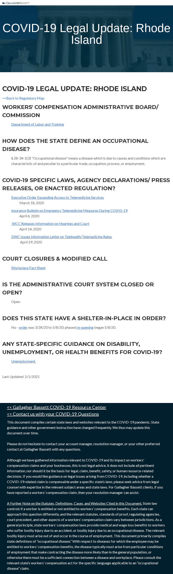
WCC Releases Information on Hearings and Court (50, 223)
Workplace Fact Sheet (28, 268)
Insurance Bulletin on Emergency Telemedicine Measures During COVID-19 (69, 210)
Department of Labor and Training (37, 124)
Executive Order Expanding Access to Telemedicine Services (57, 197)
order (23, 327)
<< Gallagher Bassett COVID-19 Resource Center (56, 407)
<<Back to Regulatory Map (23, 98)
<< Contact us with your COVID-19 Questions (53, 414)
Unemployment (23, 361)
